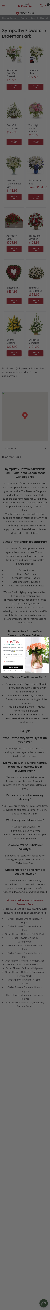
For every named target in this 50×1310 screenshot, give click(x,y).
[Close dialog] (47, 639)
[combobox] (5, 661)
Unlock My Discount (13, 667)
